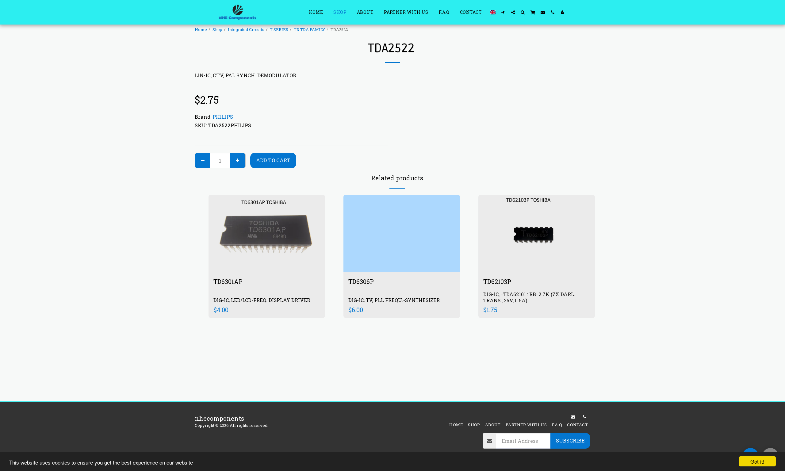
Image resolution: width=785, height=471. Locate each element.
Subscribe (570, 440)
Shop (217, 29)
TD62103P (499, 281)
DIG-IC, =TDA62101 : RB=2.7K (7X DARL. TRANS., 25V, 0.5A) (529, 297)
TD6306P (361, 281)
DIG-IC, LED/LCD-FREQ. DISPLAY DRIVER (261, 300)
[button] (503, 12)
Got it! (757, 461)
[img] (267, 233)
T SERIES (279, 29)
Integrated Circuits (246, 29)
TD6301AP (228, 281)
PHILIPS (223, 116)
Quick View (266, 251)
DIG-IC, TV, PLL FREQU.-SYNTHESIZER (394, 300)
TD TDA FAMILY (309, 29)
